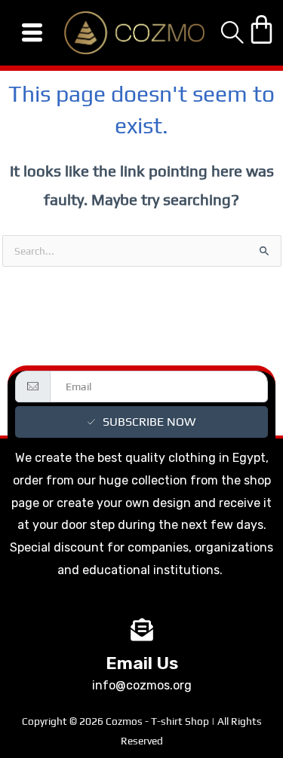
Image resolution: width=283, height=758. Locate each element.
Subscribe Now (149, 421)
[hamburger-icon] (32, 33)
